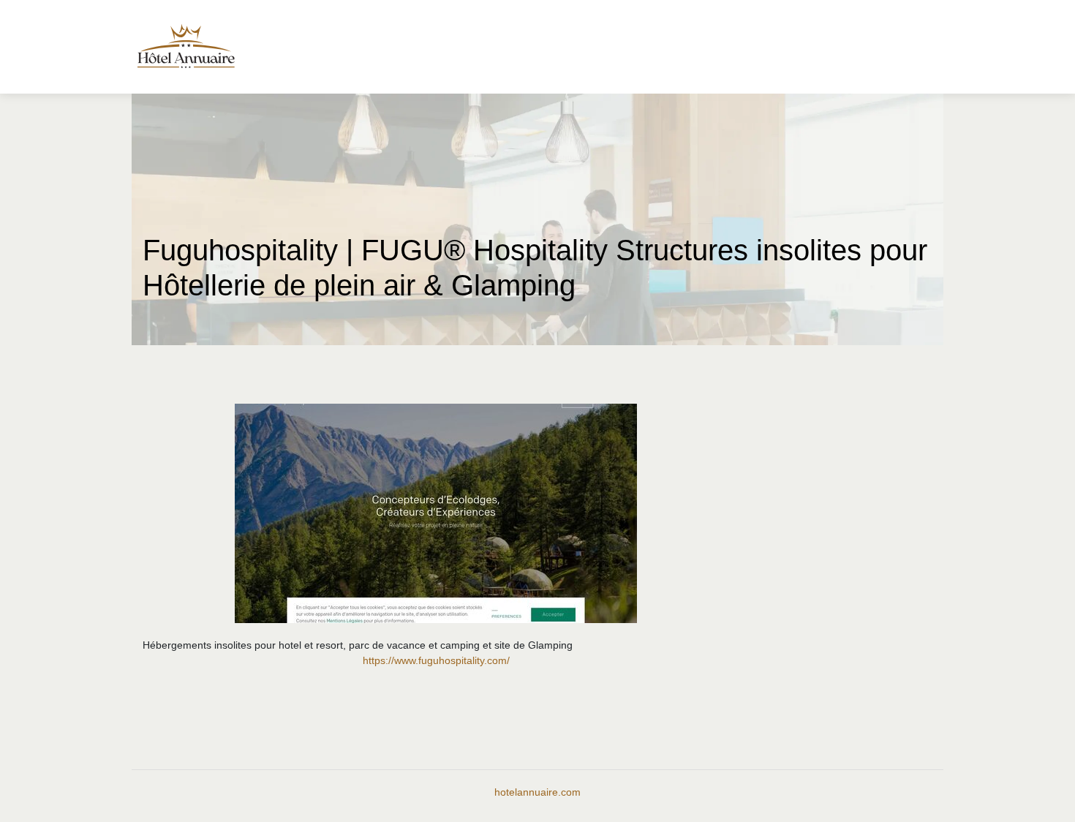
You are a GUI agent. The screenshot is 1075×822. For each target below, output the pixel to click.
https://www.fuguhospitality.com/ (436, 660)
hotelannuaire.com (537, 792)
